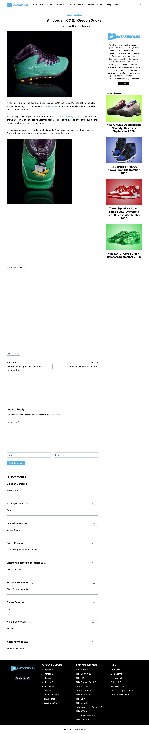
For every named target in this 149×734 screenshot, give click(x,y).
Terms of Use (117, 686)
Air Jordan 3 (47, 674)
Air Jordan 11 (47, 686)
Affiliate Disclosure (120, 694)
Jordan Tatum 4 (84, 690)
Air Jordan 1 (47, 669)
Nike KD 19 (81, 678)
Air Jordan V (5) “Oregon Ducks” (67, 116)
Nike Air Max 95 (49, 703)
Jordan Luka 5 (83, 686)
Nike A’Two (81, 711)
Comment (13, 422)
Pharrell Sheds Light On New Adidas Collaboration (24, 366)
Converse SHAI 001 (85, 715)
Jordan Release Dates (42, 5)
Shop (109, 5)
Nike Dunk (46, 690)
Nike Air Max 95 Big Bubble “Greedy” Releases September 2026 (124, 128)
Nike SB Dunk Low (50, 694)
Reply (94, 484)
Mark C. (64, 26)
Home (69, 14)
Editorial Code (118, 682)
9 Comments (86, 26)
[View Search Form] (140, 5)
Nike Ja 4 (80, 699)
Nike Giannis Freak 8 (86, 682)
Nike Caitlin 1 (82, 719)
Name (11, 455)
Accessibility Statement (122, 690)
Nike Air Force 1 (49, 699)
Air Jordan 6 (47, 682)
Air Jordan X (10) (49, 106)
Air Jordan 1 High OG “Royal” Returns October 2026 (124, 170)
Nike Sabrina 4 (83, 694)
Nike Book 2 (82, 703)
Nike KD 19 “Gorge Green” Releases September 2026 (124, 255)
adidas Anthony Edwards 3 (89, 707)
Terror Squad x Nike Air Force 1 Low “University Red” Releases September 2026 (124, 213)
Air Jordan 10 (13, 353)
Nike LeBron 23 (83, 674)
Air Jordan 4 (47, 678)
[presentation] (124, 108)
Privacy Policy (118, 678)
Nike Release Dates (63, 5)
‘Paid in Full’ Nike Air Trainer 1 (84, 364)
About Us (118, 5)
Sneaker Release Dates (84, 5)
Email (58, 455)
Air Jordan (78, 14)
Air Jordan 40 (82, 669)
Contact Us (116, 674)
